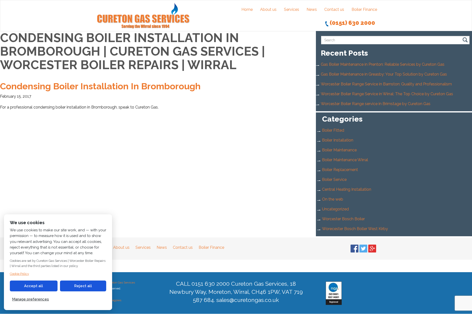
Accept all (33, 286)
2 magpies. (114, 300)
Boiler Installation (337, 140)
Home (247, 9)
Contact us (334, 9)
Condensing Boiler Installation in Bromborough (100, 86)
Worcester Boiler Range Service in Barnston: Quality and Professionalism (386, 84)
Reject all (83, 286)
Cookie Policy (19, 274)
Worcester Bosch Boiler (343, 219)
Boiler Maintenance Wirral (345, 159)
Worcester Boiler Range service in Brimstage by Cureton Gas (375, 103)
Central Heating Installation (346, 189)
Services (291, 9)
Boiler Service (334, 179)
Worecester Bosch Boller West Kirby (355, 228)
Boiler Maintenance (339, 150)
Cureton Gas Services (120, 282)
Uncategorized (335, 209)
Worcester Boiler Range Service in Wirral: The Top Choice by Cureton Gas (387, 94)
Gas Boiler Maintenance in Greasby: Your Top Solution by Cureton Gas (384, 74)
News (312, 9)
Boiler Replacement (340, 169)
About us (268, 9)
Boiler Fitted (333, 130)
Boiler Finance (364, 9)
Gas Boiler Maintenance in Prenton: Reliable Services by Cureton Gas (382, 64)
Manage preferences (30, 299)
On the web (332, 199)
